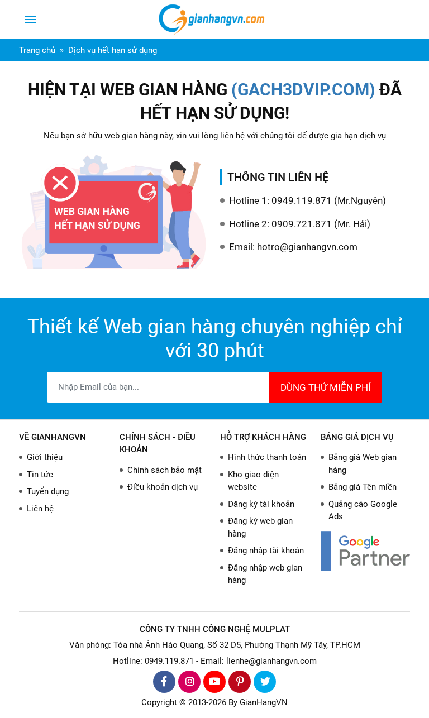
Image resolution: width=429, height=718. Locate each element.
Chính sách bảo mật (164, 470)
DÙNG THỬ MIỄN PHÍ (325, 387)
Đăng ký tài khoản (261, 504)
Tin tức (40, 475)
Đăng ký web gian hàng (260, 527)
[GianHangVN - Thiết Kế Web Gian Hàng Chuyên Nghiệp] (214, 19)
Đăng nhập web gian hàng (265, 574)
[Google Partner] (365, 551)
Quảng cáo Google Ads (362, 510)
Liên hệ (40, 509)
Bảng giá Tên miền (362, 487)
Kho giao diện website (253, 481)
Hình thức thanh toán (267, 457)
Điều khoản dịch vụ (162, 487)
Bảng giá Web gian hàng (362, 463)
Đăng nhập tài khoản (266, 550)
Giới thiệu (45, 457)
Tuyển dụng (48, 491)
